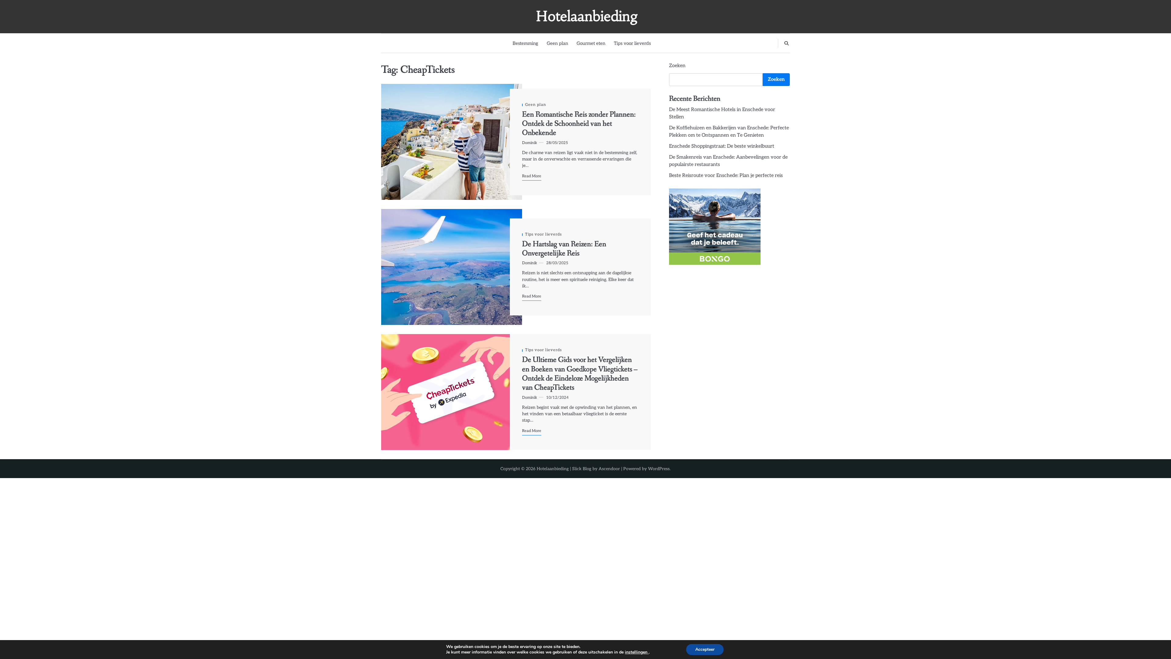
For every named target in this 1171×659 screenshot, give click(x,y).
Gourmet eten (591, 43)
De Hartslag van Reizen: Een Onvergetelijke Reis (564, 248)
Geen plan (557, 43)
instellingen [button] (637, 652)
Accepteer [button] (704, 649)
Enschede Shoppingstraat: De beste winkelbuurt (721, 146)
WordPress (659, 468)
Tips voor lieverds (632, 43)
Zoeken (677, 66)
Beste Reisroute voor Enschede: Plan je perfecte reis (726, 175)
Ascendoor (609, 468)
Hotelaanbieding (587, 16)
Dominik (529, 143)
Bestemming (525, 43)
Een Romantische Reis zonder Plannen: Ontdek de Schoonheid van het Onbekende (579, 124)
